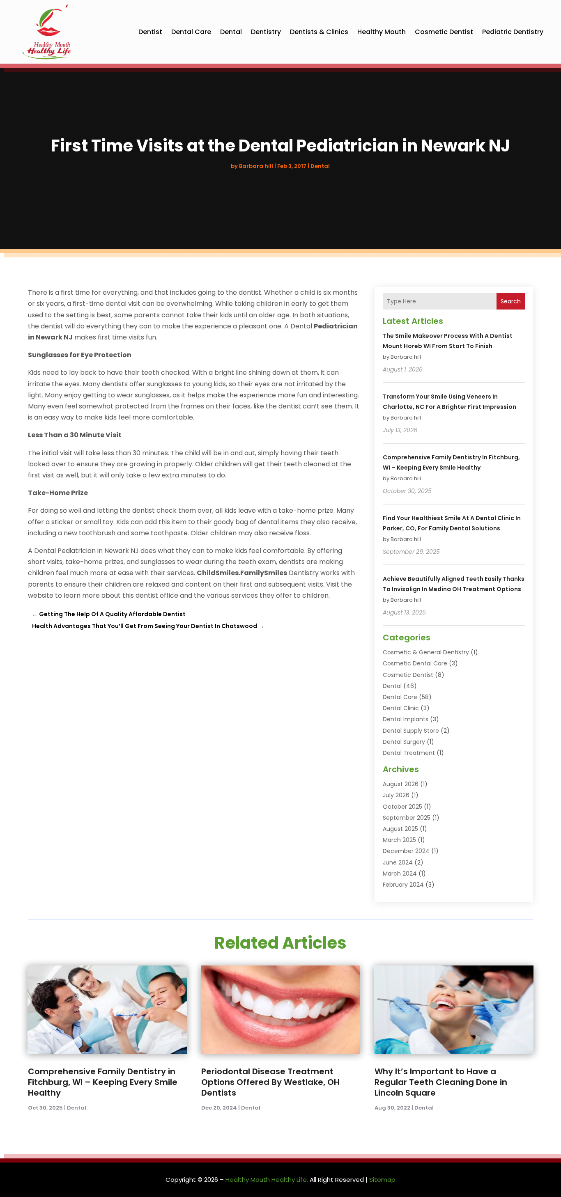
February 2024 (403, 885)
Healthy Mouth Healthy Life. (266, 1179)
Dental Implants (405, 719)
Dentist (150, 32)
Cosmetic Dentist (444, 32)
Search (511, 301)
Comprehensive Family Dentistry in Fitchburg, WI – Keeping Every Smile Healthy (102, 1082)
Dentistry (266, 32)
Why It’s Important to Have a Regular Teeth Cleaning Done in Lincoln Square (441, 1082)
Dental (231, 32)
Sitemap (382, 1179)
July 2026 (396, 795)
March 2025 (399, 840)
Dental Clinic (401, 708)
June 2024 (398, 862)
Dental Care (191, 32)
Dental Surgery (404, 742)
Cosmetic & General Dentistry (426, 652)
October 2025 (402, 807)
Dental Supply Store (411, 731)
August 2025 (400, 829)
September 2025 (406, 818)
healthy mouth (381, 32)
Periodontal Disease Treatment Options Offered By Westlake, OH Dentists (270, 1082)
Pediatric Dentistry (512, 32)
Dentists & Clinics (319, 32)
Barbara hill (256, 166)
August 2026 (400, 784)
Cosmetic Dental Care (415, 663)
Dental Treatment (409, 753)
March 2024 (400, 873)
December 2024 (406, 851)
